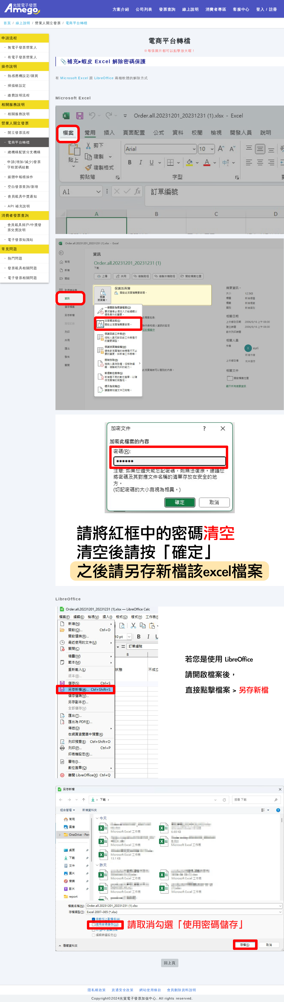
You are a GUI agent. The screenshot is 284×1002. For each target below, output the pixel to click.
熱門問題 (15, 258)
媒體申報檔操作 (21, 177)
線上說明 (190, 9)
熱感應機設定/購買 (23, 76)
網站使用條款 (150, 990)
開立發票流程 (19, 132)
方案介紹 (121, 9)
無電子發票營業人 (22, 47)
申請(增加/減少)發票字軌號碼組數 (24, 164)
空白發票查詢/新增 (23, 187)
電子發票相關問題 (22, 278)
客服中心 (241, 9)
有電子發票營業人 (22, 57)
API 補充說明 (19, 206)
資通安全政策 (123, 990)
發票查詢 (167, 9)
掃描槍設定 (17, 85)
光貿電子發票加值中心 (22, 9)
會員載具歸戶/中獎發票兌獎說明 (25, 227)
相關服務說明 (19, 114)
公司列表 (144, 9)
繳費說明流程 (19, 95)
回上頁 (170, 963)
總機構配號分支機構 (24, 152)
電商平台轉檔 (77, 23)
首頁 (7, 23)
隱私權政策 (97, 990)
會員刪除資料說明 (181, 990)
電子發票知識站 (21, 240)
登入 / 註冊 (266, 9)
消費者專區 (216, 9)
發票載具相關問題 (22, 268)
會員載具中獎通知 (22, 196)
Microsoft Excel (74, 78)
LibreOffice (104, 78)
